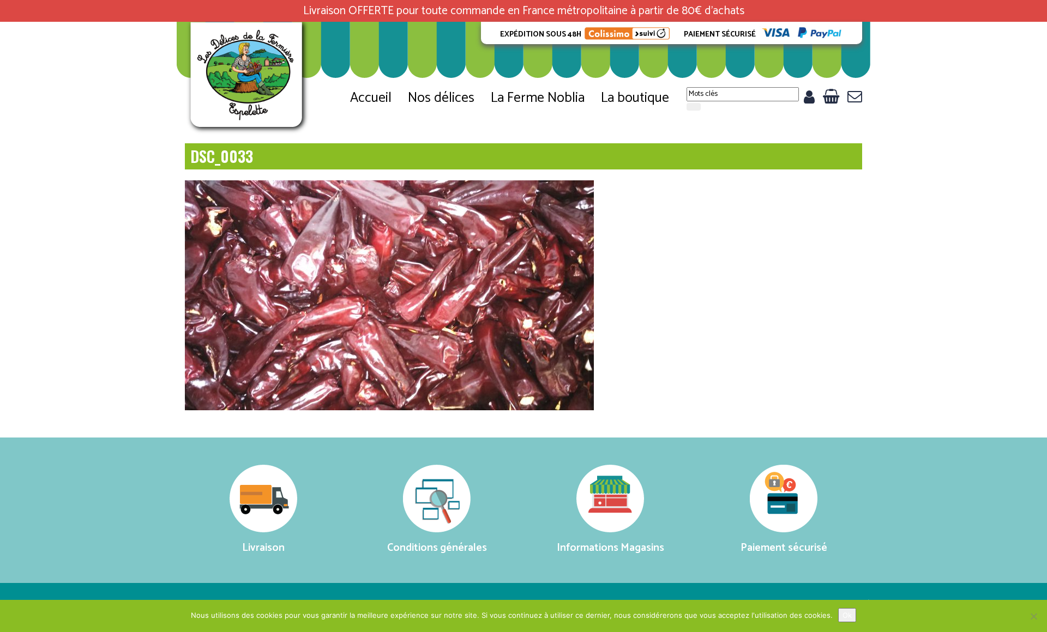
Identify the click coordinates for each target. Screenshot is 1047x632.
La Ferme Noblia (538, 98)
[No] (1033, 616)
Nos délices (441, 98)
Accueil (371, 98)
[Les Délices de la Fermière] (248, 78)
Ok (847, 615)
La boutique (635, 98)
